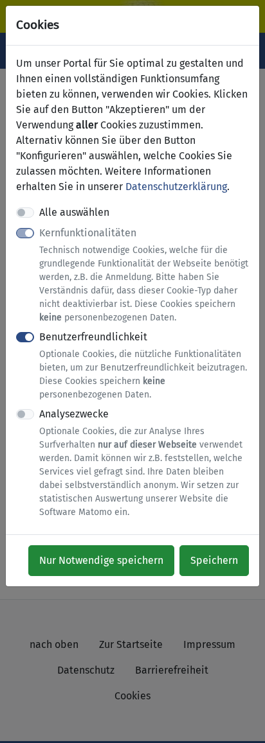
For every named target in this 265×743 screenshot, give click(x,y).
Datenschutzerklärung (176, 186)
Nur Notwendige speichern (101, 560)
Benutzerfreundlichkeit (143, 365)
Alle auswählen (74, 212)
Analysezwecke (140, 463)
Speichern (214, 560)
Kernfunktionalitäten (143, 275)
